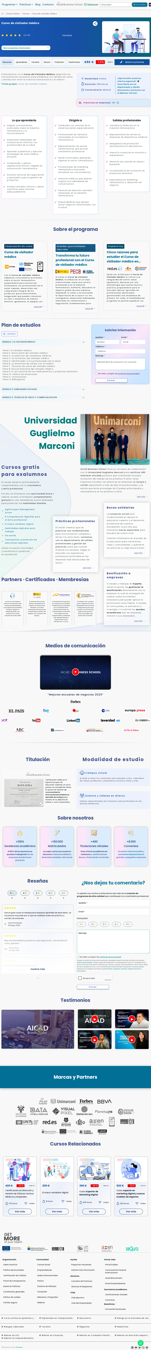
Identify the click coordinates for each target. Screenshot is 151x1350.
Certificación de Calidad (14, 1275)
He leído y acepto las (118, 374)
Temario (35, 62)
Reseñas (67, 35)
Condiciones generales (14, 1291)
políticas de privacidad (128, 373)
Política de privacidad (13, 1270)
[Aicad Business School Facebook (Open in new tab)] (146, 1347)
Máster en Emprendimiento (19, 1338)
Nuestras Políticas (11, 1286)
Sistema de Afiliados (46, 1286)
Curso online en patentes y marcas (23, 1318)
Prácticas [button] (25, 4)
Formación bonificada (115, 1309)
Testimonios (74, 62)
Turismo (46, 1326)
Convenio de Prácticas (81, 1281)
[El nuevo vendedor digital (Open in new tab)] (56, 1169)
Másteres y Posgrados (47, 1297)
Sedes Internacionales (47, 1275)
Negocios (85, 1326)
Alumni (47, 62)
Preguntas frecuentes (81, 1264)
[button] (95, 23)
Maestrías (122, 1326)
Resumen (7, 62)
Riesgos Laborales (14, 1326)
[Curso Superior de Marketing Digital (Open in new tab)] (94, 1169)
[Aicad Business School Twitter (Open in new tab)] (139, 1347)
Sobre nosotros (10, 1264)
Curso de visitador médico (44, 14)
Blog (37, 4)
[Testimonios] (75, 672)
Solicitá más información (83, 1270)
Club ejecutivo (77, 1297)
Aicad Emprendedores (115, 1283)
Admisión (11, 333)
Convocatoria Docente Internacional (115, 1271)
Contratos (110, 1300)
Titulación (59, 62)
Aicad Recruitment (113, 1278)
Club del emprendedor (81, 1303)
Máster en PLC (11, 1335)
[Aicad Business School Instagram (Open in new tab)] (143, 1347)
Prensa (40, 1281)
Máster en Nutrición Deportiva (133, 1335)
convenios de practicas (130, 854)
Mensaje (100, 355)
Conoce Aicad (43, 1264)
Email (124, 337)
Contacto (48, 4)
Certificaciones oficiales (116, 1294)
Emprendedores (44, 1270)
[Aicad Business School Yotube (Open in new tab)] (135, 1347)
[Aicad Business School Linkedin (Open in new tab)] (132, 1347)
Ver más (20, 1211)
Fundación (42, 1291)
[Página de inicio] (2, 13)
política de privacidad (85, 962)
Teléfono (100, 346)
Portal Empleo (111, 1264)
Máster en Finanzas (52, 1335)
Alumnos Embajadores (81, 1286)
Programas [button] (8, 4)
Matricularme (134, 62)
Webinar (41, 1302)
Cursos (26, 14)
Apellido (100, 337)
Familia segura (10, 1302)
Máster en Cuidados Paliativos (96, 1335)
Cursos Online (12, 14)
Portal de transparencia (14, 1281)
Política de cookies (12, 1297)
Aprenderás (21, 62)
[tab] (43, 342)
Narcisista (85, 1318)
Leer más (141, 496)
